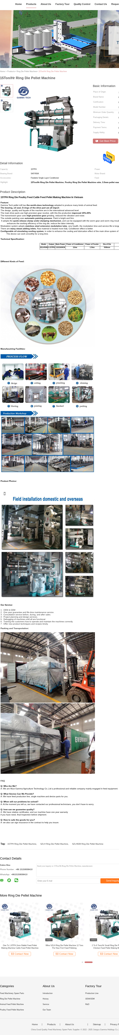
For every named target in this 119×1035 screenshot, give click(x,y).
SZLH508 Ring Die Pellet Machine (87, 844)
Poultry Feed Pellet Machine (12, 1010)
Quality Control (82, 4)
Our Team (47, 1010)
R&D (87, 1004)
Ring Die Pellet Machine (10, 999)
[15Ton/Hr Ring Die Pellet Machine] (20, 922)
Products (31, 4)
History (46, 999)
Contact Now (22, 954)
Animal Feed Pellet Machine (12, 1004)
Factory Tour (62, 4)
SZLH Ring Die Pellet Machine (54, 844)
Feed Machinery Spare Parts (12, 993)
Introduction (48, 993)
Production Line (91, 993)
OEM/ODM (90, 999)
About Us (46, 4)
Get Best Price (107, 141)
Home (18, 4)
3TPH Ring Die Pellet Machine (64, 945)
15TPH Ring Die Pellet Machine (21, 844)
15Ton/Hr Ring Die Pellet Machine (52, 71)
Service (46, 1004)
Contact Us (101, 4)
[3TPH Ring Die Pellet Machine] (64, 922)
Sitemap (97, 1024)
